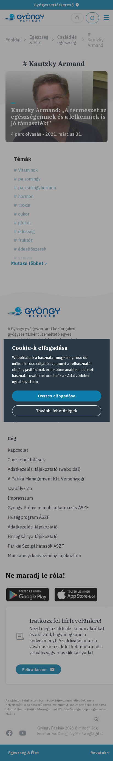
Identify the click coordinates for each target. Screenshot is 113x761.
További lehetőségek (56, 410)
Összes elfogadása (56, 395)
